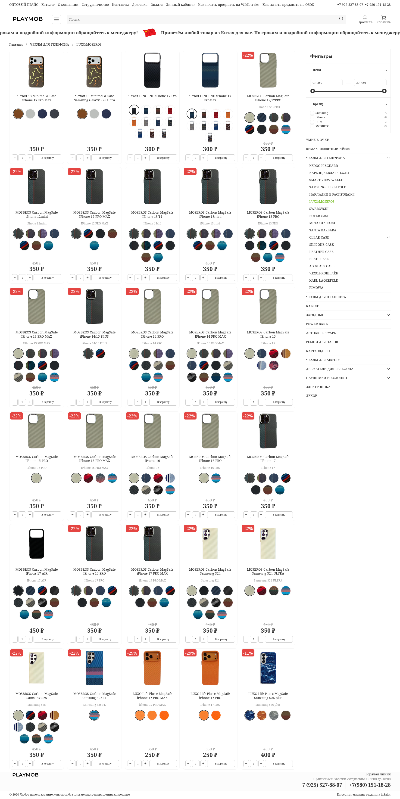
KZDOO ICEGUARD (323, 165)
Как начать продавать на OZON (288, 4)
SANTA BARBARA (322, 230)
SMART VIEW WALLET (327, 180)
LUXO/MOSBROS (321, 201)
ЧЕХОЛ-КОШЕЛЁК (323, 273)
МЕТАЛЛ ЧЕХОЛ (322, 223)
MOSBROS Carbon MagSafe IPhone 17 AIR (37, 571)
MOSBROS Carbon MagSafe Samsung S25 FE (94, 695)
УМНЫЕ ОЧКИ (317, 139)
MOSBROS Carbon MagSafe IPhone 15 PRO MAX (94, 458)
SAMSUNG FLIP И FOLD (327, 187)
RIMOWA (316, 287)
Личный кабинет (180, 4)
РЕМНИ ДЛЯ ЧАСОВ (322, 342)
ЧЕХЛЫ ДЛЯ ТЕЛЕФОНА (49, 44)
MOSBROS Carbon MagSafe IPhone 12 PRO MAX (94, 214)
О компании (68, 4)
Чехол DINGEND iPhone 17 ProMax (210, 98)
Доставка (139, 4)
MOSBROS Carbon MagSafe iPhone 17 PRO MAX (152, 571)
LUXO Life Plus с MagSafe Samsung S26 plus (268, 695)
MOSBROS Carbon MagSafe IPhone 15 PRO (37, 458)
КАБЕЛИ (312, 306)
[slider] (312, 90)
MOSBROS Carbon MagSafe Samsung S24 (210, 571)
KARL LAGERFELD (323, 280)
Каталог (48, 4)
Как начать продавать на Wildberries (228, 4)
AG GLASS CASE (321, 266)
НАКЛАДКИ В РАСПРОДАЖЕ (332, 194)
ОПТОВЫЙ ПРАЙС (23, 4)
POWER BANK (317, 324)
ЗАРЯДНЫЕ (315, 315)
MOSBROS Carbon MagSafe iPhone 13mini (210, 214)
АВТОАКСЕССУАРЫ (321, 333)
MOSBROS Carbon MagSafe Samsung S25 (37, 695)
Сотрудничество (95, 4)
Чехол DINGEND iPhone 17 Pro (152, 96)
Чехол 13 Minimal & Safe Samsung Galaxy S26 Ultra (94, 98)
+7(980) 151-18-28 (370, 785)
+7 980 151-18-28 (378, 4)
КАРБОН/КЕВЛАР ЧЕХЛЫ (329, 173)
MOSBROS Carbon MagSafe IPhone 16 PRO (210, 458)
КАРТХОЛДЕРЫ (318, 351)
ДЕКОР (311, 395)
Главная (16, 44)
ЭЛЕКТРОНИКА (318, 387)
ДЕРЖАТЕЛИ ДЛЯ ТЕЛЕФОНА (329, 369)
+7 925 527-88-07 (350, 4)
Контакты (120, 4)
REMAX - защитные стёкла (328, 148)
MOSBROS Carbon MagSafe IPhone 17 (268, 458)
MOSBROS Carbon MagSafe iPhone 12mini (37, 214)
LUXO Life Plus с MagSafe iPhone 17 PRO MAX (152, 695)
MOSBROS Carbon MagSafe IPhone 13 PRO (268, 214)
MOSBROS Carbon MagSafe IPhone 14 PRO (152, 334)
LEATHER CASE (321, 251)
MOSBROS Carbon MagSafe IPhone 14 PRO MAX (210, 334)
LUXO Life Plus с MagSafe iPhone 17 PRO (210, 695)
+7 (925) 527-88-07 (321, 785)
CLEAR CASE (319, 237)
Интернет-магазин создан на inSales (364, 794)
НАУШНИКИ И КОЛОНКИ (326, 378)
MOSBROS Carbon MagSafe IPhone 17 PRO (94, 571)
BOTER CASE (319, 216)
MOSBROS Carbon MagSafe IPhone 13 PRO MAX (37, 334)
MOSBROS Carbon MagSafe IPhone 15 (268, 334)
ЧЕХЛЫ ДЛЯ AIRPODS (323, 360)
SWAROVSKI (318, 208)
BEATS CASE (319, 259)
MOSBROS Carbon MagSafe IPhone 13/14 (152, 214)
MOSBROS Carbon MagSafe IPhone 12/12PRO (268, 98)
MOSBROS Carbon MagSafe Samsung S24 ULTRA (268, 571)
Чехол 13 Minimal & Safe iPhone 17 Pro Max (36, 98)
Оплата (157, 4)
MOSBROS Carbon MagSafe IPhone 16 (152, 458)
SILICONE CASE (321, 244)
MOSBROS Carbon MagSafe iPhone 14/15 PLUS (94, 334)
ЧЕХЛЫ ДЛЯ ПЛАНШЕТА (326, 297)
